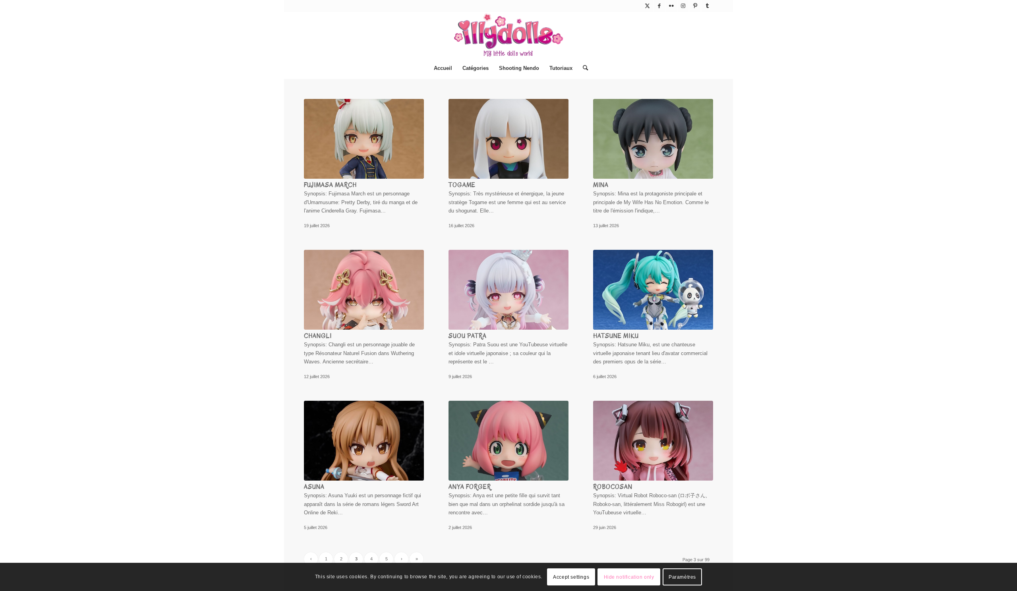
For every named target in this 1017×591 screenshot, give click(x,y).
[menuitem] (443, 68)
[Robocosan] (653, 441)
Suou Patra (468, 336)
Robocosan (612, 487)
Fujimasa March (330, 185)
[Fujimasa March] (364, 139)
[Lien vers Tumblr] (707, 6)
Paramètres (682, 577)
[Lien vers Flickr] (671, 6)
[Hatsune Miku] (653, 290)
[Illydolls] (508, 35)
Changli (318, 336)
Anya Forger (470, 487)
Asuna (314, 487)
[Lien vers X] (647, 6)
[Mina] (653, 139)
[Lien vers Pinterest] (695, 6)
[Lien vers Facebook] (659, 6)
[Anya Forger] (508, 441)
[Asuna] (364, 441)
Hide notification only (629, 577)
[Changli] (364, 290)
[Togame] (508, 139)
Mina (601, 185)
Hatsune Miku (616, 336)
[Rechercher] (583, 68)
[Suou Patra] (508, 290)
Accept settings (571, 577)
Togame (462, 185)
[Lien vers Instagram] (683, 6)
